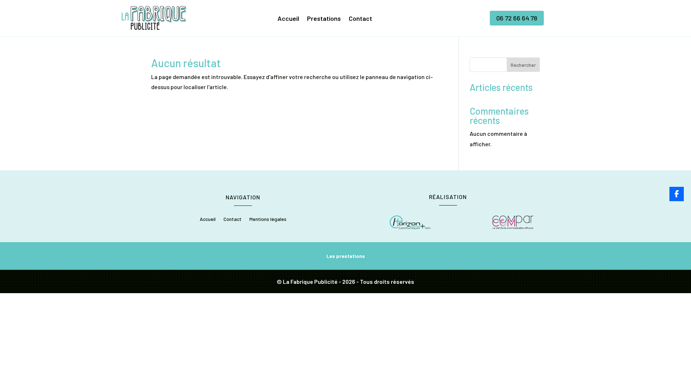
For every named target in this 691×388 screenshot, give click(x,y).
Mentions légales (267, 219)
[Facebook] (676, 194)
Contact (360, 19)
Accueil (288, 19)
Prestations (324, 19)
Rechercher (523, 65)
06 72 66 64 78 (516, 18)
